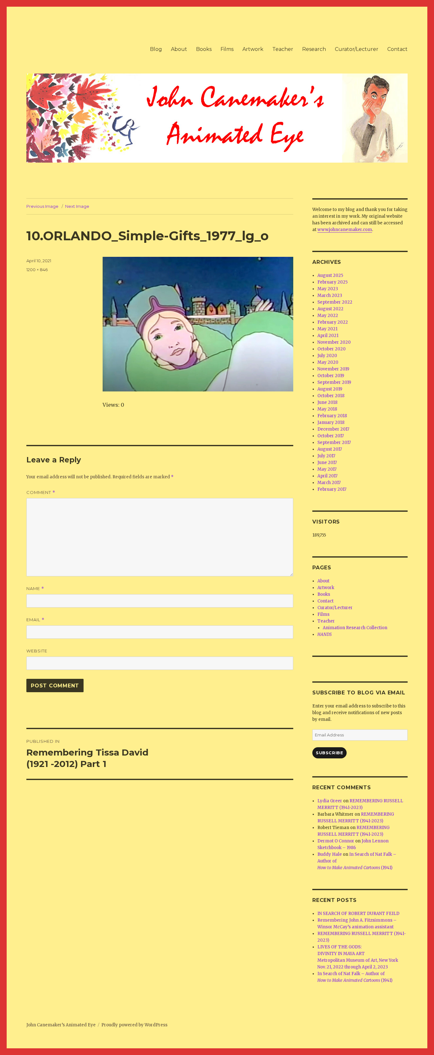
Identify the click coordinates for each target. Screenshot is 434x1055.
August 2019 (329, 389)
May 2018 (327, 409)
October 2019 (330, 375)
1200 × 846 (37, 269)
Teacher (282, 49)
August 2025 (330, 275)
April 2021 (327, 335)
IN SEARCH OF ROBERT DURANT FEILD (358, 913)
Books (204, 49)
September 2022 (334, 302)
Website (36, 650)
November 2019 (333, 369)
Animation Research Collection (355, 627)
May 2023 (327, 289)
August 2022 (330, 309)
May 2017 (326, 469)
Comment (40, 492)
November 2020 (334, 342)
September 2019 (334, 382)
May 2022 (327, 315)
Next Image (77, 206)
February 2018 (332, 415)
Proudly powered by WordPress (134, 1025)
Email (35, 619)
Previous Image (42, 206)
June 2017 (327, 462)
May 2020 (327, 362)
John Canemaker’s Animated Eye (61, 1025)
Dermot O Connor (335, 841)
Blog (156, 49)
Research (314, 49)
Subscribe (329, 752)
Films (227, 49)
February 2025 (332, 282)
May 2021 (327, 329)
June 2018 (327, 402)
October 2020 (331, 349)
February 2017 (331, 489)
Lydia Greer (329, 801)
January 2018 (330, 422)
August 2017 (329, 449)
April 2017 (327, 476)
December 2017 (333, 429)
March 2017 (329, 482)
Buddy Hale (329, 854)
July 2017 (326, 456)
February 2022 (332, 322)
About (179, 49)
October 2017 (330, 436)
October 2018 (330, 395)
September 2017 (334, 442)
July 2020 (327, 355)
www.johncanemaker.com (344, 229)
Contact (397, 49)
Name (35, 588)
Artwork (252, 49)
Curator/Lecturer (356, 49)
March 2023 (329, 295)
